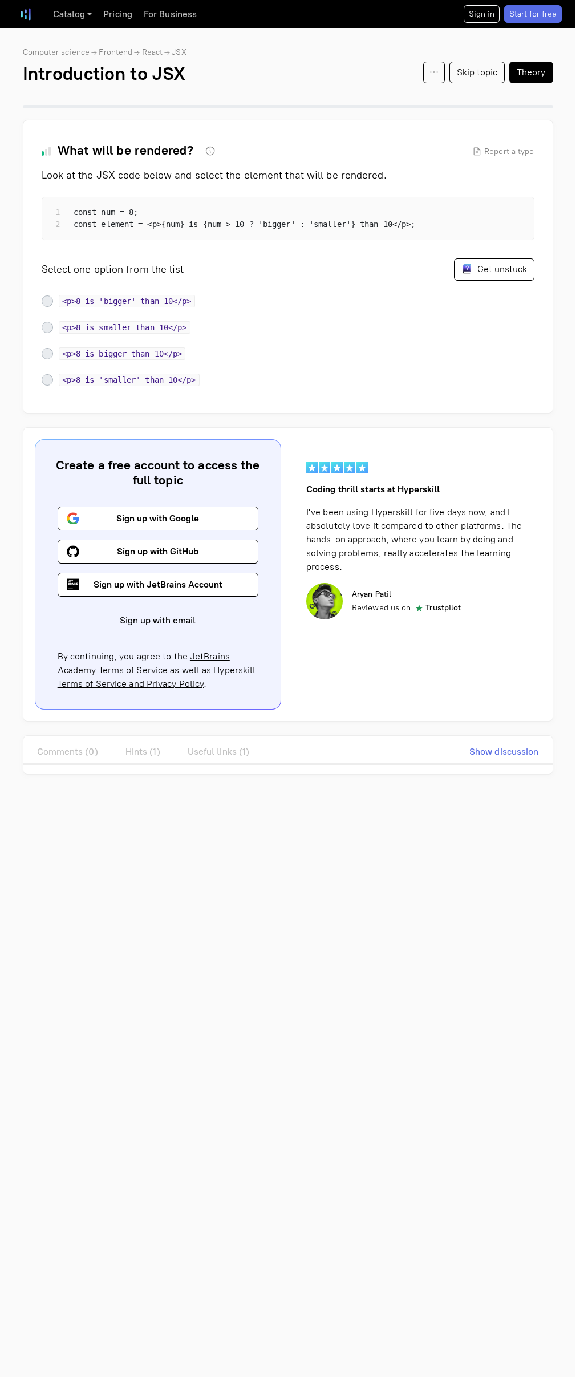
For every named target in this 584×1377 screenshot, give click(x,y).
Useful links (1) (219, 751)
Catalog (69, 14)
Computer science (56, 52)
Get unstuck (501, 269)
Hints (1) (142, 751)
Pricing (117, 14)
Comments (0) (67, 751)
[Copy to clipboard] (515, 215)
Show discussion (504, 751)
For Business (170, 14)
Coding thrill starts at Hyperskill (373, 489)
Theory (531, 72)
